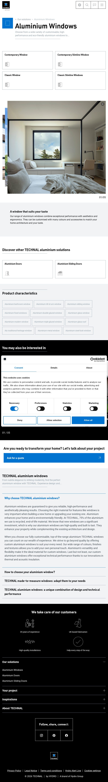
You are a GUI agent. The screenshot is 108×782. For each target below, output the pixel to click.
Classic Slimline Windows (70, 75)
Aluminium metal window (49, 330)
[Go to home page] (6, 6)
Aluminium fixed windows (16, 313)
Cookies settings (92, 770)
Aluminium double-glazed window (47, 313)
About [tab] (89, 368)
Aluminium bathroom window (17, 304)
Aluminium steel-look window (78, 330)
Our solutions (24, 19)
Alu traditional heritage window (18, 330)
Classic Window (12, 75)
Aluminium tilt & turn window (48, 304)
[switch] (41, 408)
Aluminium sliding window (78, 304)
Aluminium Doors (13, 264)
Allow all (88, 420)
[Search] (87, 5)
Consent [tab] (18, 368)
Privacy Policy (14, 770)
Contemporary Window (16, 55)
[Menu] (102, 5)
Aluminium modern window (16, 322)
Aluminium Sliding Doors (70, 264)
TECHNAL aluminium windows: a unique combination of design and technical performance (52, 592)
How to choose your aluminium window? (29, 572)
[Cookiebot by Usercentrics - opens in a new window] (92, 360)
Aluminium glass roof (77, 322)
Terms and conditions (51, 770)
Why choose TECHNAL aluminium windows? (32, 498)
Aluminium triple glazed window (48, 322)
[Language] (79, 5)
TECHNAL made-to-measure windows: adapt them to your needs (45, 581)
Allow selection (54, 420)
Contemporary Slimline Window (73, 55)
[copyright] (102, 104)
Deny (19, 420)
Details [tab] (54, 368)
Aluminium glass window (79, 313)
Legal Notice (31, 770)
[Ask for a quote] (94, 5)
